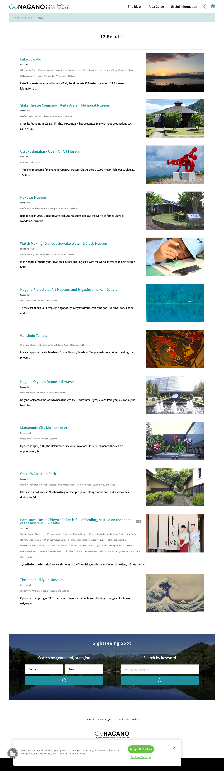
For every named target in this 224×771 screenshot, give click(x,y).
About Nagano (105, 719)
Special (90, 719)
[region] (97, 753)
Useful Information (184, 6)
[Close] (174, 747)
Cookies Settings (141, 757)
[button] (12, 753)
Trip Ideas (135, 6)
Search (28, 17)
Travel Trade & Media (127, 719)
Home (16, 17)
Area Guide (156, 6)
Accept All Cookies (141, 749)
